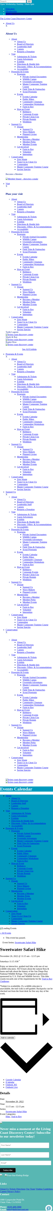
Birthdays (27, 112)
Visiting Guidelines (44, 1189)
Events (20, 94)
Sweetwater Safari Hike (16, 1111)
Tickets (12, 1189)
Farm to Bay (28, 107)
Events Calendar (30, 97)
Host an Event (23, 109)
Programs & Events (20, 71)
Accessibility (22, 69)
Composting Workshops (33, 104)
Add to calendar (7, 1038)
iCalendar (10, 1082)
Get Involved (23, 147)
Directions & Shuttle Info (28, 64)
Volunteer (27, 152)
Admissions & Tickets (27, 56)
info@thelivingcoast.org (17, 1209)
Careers (20, 49)
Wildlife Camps (29, 79)
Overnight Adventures (32, 81)
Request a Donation (26, 51)
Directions (20, 1189)
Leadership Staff (24, 46)
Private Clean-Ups (31, 117)
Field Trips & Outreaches (34, 89)
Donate (9, 14)
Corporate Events (30, 114)
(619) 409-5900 (14, 1207)
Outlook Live (12, 1087)
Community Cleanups (32, 102)
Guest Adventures (25, 59)
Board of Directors (25, 44)
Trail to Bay (16, 1116)
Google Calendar (13, 1079)
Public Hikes (28, 99)
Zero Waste (22, 159)
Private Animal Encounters (34, 76)
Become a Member (31, 139)
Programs (21, 74)
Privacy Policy (13, 1191)
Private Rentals (29, 119)
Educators (10, 9)
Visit (13, 54)
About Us (10, 23)
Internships (27, 154)
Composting (22, 164)
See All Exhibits (29, 349)
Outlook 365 (11, 1084)
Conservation (17, 157)
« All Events (5, 933)
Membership (11, 11)
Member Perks (29, 142)
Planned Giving (30, 134)
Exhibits (20, 61)
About (14, 39)
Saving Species (24, 169)
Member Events (30, 144)
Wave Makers (29, 132)
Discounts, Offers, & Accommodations (34, 66)
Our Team (30, 1189)
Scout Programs (30, 92)
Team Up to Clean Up (27, 162)
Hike (8, 1116)
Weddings (27, 122)
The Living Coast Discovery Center (16, 18)
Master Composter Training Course (32, 167)
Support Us (16, 124)
